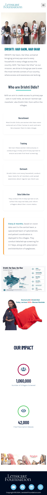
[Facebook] (22, 487)
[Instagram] (40, 487)
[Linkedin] (31, 487)
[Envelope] (13, 487)
